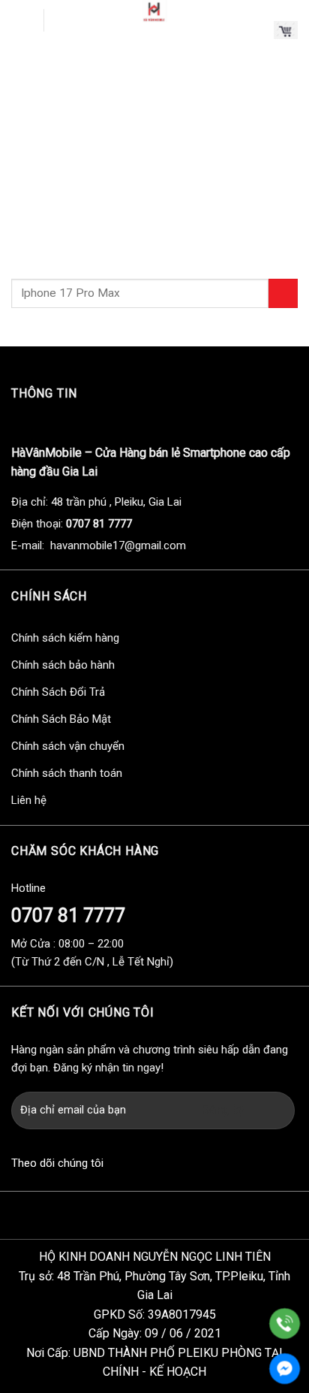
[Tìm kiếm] (62, 20)
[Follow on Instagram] (144, 1165)
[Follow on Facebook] (117, 1165)
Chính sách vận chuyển (67, 746)
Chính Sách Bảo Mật (61, 719)
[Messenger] (285, 1368)
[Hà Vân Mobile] (154, 11)
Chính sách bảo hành (63, 665)
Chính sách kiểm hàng (65, 638)
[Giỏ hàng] (286, 29)
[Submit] (283, 293)
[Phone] (285, 1323)
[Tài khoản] (255, 30)
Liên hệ (28, 800)
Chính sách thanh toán (66, 773)
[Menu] (22, 20)
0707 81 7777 (68, 915)
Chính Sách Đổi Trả (58, 692)
